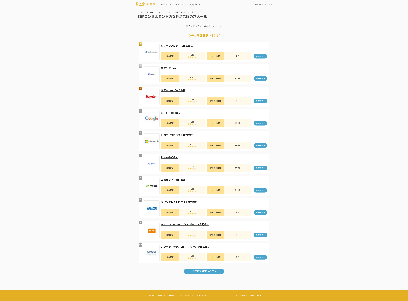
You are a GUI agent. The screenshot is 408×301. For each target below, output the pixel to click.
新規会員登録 (258, 4)
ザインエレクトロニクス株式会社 (179, 202)
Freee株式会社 (169, 157)
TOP (140, 12)
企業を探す (166, 4)
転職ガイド (194, 4)
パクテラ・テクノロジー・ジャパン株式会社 (185, 246)
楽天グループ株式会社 (173, 90)
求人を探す (180, 4)
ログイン (268, 4)
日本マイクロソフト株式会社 (177, 135)
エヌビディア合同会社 (173, 179)
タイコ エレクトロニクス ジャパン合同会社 (185, 224)
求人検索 (150, 12)
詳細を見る (259, 56)
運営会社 (152, 295)
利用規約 (172, 295)
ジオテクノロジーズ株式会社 (177, 45)
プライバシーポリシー (186, 295)
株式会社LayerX (170, 68)
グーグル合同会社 (171, 112)
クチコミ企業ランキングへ (204, 271)
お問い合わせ (201, 295)
